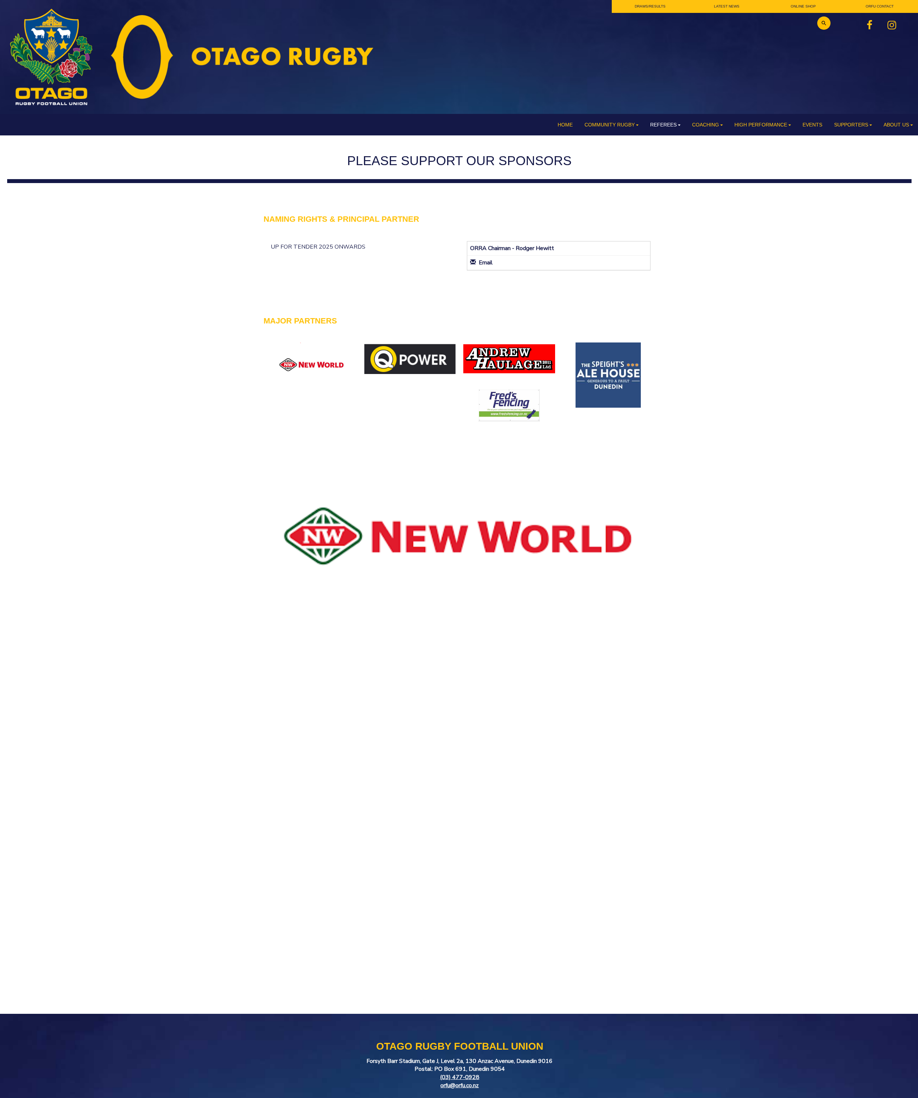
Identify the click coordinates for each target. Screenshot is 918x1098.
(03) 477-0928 (459, 1077)
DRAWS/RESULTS (650, 6)
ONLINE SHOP (803, 6)
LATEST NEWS (726, 6)
